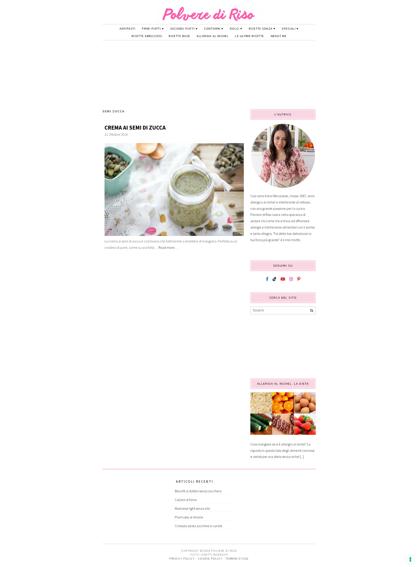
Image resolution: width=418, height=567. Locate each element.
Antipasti (127, 28)
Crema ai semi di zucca (135, 127)
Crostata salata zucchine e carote (198, 526)
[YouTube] (282, 279)
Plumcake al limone (189, 517)
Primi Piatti (151, 28)
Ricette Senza (261, 28)
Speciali (289, 28)
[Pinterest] (298, 279)
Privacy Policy (182, 558)
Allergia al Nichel (213, 36)
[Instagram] (291, 279)
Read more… (168, 247)
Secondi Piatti (182, 28)
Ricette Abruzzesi (146, 36)
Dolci (234, 28)
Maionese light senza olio (192, 508)
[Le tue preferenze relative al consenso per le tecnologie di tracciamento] (410, 559)
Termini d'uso (237, 558)
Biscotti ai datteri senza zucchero (198, 491)
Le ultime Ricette (249, 36)
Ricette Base (179, 36)
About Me (279, 36)
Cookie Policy (210, 558)
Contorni (212, 28)
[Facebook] (267, 279)
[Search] (311, 311)
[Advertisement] (209, 76)
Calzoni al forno (186, 500)
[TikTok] (274, 279)
